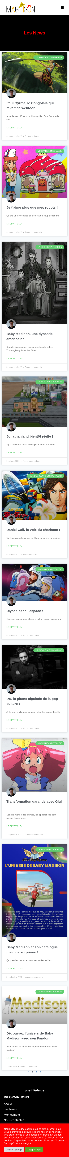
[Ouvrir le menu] (62, 7)
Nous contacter (14, 1120)
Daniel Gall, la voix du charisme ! (33, 530)
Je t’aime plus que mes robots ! (32, 207)
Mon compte (12, 1114)
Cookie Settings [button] (14, 1149)
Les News (10, 1109)
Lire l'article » (14, 128)
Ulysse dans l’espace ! (24, 611)
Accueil (8, 1104)
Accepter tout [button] (34, 1149)
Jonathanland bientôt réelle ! (29, 436)
